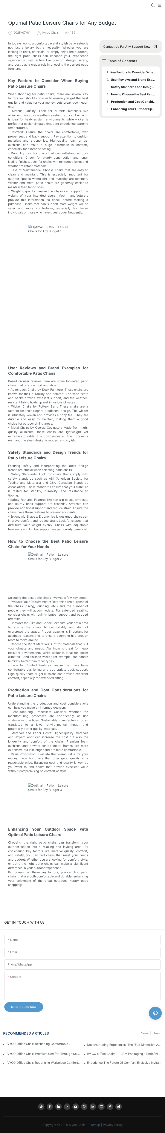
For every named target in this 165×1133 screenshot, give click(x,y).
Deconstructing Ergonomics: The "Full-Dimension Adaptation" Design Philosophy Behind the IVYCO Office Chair (124, 1044)
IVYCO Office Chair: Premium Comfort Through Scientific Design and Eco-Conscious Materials (43, 1054)
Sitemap (94, 1125)
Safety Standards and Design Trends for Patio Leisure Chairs (133, 87)
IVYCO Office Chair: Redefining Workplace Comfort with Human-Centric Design (43, 1062)
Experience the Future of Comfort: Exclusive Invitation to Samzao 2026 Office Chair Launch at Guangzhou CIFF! (124, 1062)
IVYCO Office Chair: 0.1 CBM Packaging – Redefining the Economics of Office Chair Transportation (124, 1054)
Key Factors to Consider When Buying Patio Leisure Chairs (133, 72)
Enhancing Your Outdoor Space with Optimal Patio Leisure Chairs (133, 109)
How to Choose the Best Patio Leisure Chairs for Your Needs (133, 94)
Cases (144, 1033)
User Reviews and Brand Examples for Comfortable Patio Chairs (133, 79)
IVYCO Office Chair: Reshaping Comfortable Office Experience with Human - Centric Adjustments (39, 1044)
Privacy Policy (113, 1125)
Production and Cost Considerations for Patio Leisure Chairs (133, 101)
